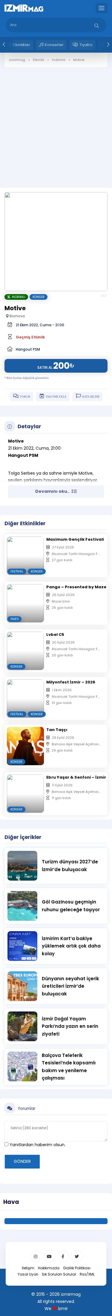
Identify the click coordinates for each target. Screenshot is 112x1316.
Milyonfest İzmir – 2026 (70, 682)
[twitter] (77, 1256)
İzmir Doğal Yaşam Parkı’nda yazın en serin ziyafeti (70, 1026)
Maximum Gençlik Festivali (75, 539)
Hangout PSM (28, 349)
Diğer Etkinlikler (25, 523)
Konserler (54, 45)
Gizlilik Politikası (76, 1267)
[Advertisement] (56, 123)
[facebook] (63, 1256)
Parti (14, 619)
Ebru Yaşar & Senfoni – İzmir (76, 777)
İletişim (28, 1267)
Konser (39, 297)
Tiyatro (86, 45)
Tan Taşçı (56, 729)
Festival (16, 571)
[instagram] (36, 1256)
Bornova (17, 316)
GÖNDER (22, 1161)
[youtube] (49, 1256)
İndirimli (17, 297)
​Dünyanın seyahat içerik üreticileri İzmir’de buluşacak (70, 986)
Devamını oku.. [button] (52, 491)
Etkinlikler (21, 45)
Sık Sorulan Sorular (59, 1274)
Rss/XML (87, 1274)
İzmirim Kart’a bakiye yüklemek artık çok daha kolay (71, 946)
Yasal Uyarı (28, 1274)
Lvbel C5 (55, 634)
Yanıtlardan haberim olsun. (36, 1145)
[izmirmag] (23, 8)
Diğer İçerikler (23, 837)
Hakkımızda (48, 1267)
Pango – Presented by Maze (76, 587)
